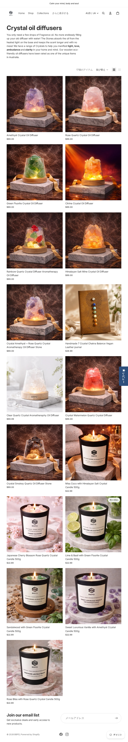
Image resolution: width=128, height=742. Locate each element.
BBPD (17, 734)
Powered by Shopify (30, 734)
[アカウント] (110, 13)
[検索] (103, 13)
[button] (102, 69)
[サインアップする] (116, 718)
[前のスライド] (12, 104)
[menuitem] (60, 13)
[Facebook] (61, 734)
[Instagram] (67, 734)
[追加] (57, 127)
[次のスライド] (58, 104)
